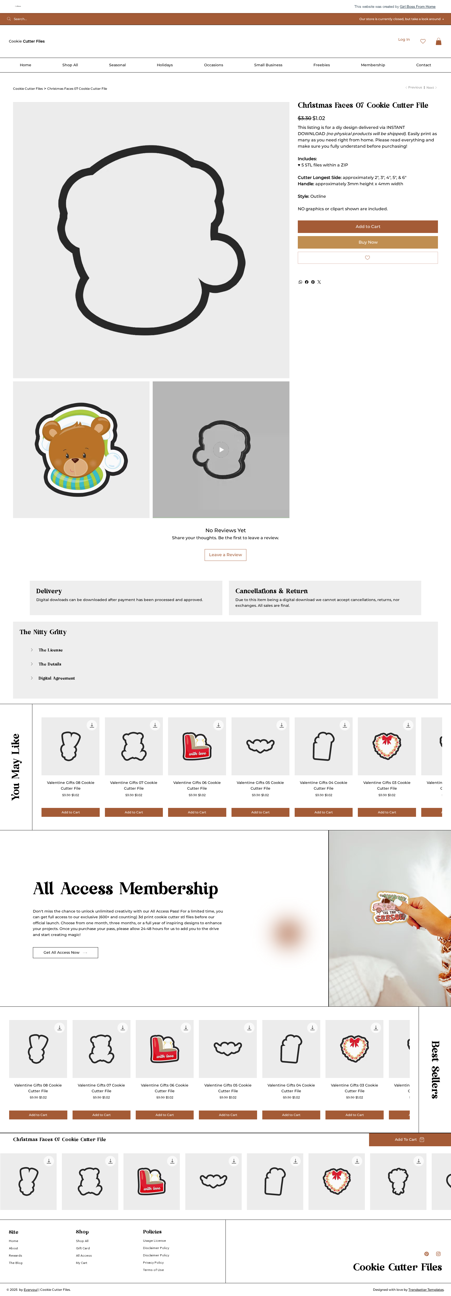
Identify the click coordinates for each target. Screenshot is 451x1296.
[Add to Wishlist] (368, 258)
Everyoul (31, 1290)
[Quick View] (70, 746)
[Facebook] (306, 282)
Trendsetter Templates (426, 1290)
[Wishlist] (422, 41)
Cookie (27, 41)
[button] (439, 41)
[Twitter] (319, 282)
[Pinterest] (313, 282)
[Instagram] (437, 1253)
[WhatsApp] (300, 282)
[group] (241, 767)
